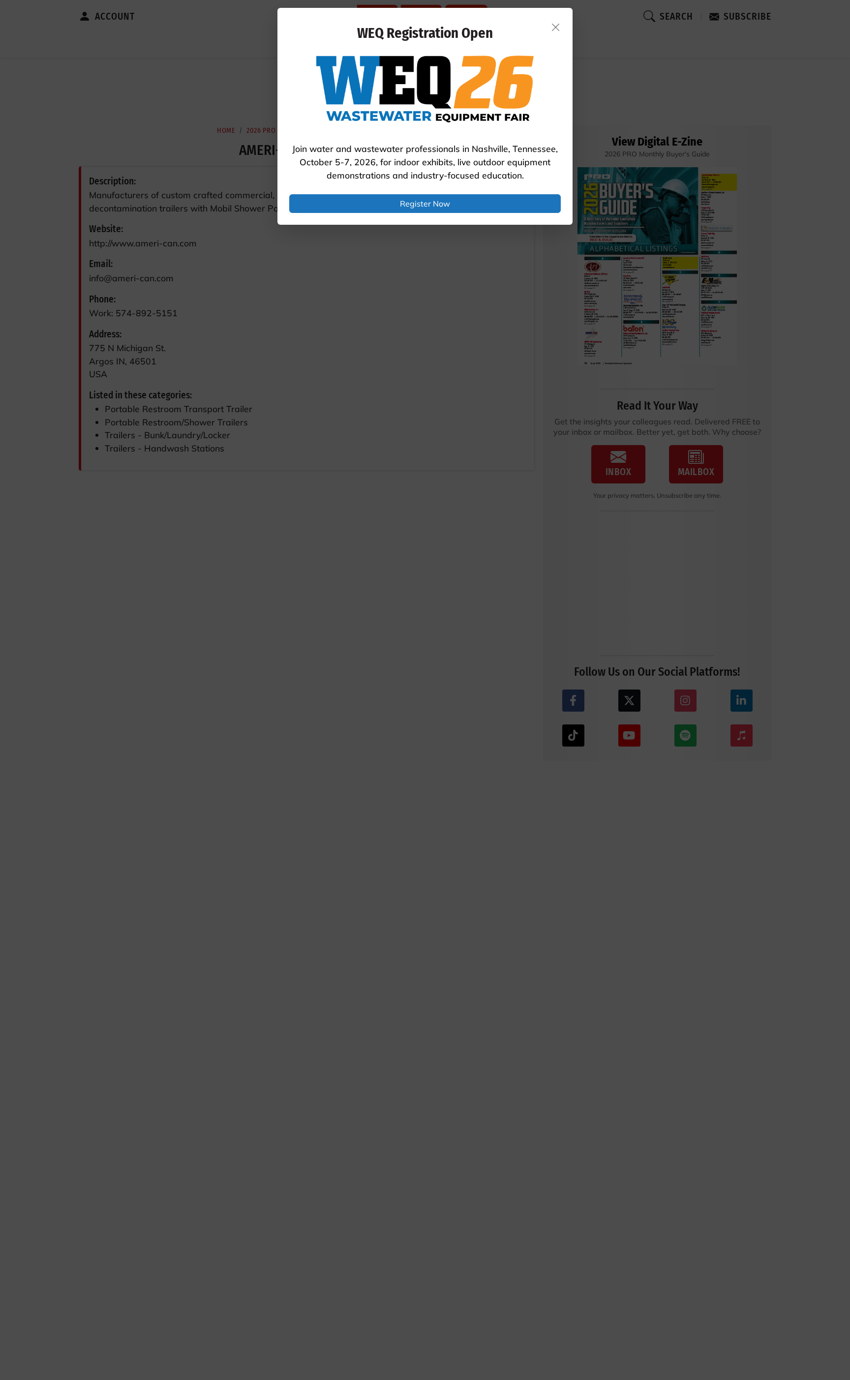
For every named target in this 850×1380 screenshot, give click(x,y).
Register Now (425, 204)
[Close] (556, 27)
